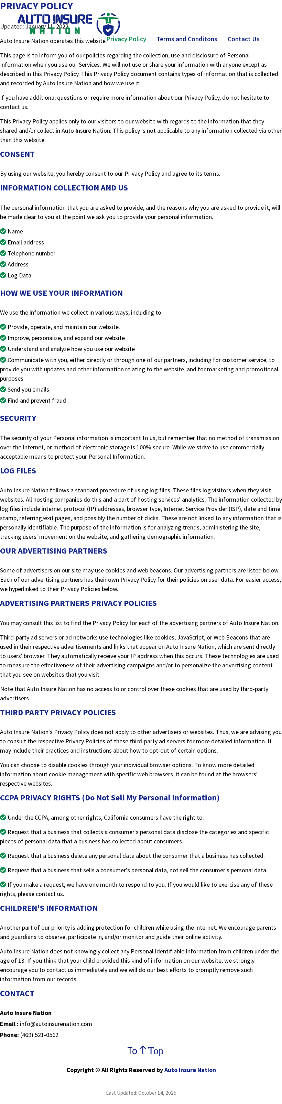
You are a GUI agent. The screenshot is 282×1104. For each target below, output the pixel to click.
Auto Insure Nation (189, 1070)
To (141, 1050)
